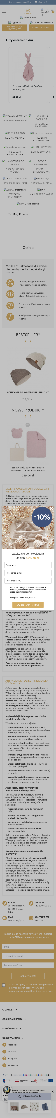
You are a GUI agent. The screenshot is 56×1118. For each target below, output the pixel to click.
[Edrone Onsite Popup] (28, 559)
